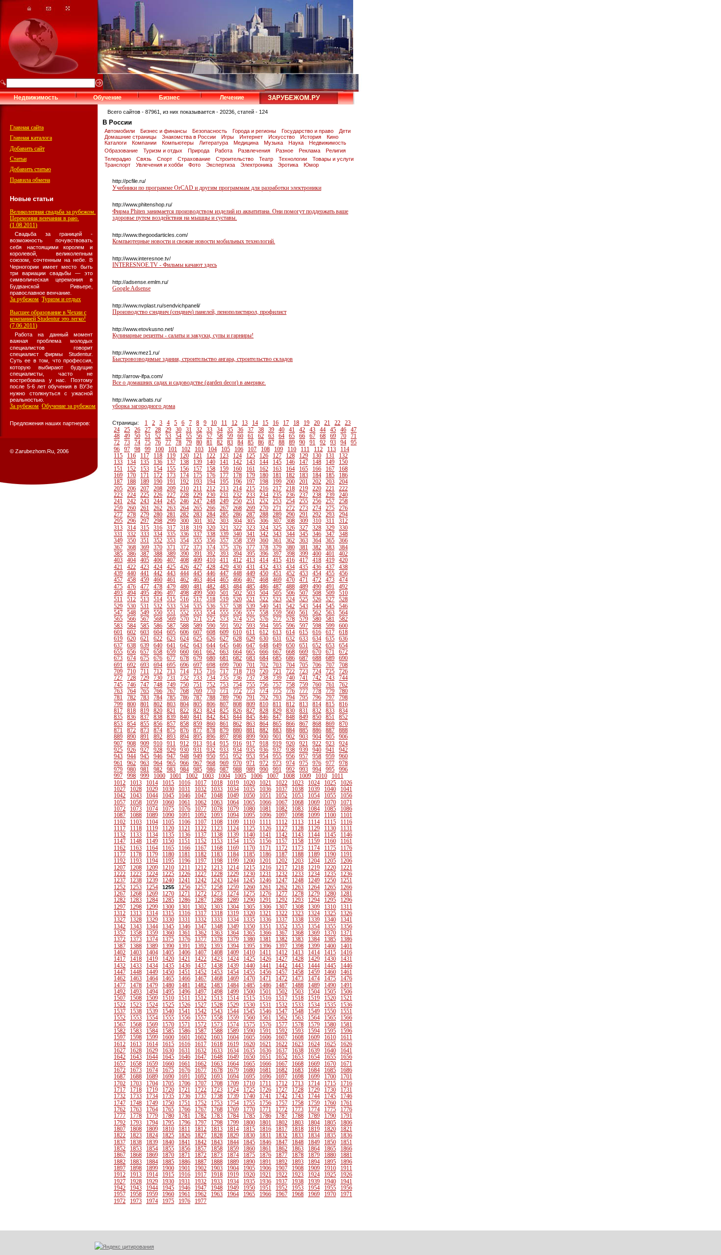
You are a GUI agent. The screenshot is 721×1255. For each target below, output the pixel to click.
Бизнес (169, 97)
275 (330, 508)
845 (250, 717)
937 (277, 749)
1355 (330, 926)
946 (158, 756)
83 (230, 442)
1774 (314, 1109)
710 (131, 671)
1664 (233, 1063)
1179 (152, 854)
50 (137, 436)
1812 (200, 1129)
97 (127, 449)
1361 (184, 932)
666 (263, 651)
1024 (314, 782)
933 (224, 749)
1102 (120, 822)
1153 (217, 841)
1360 (168, 932)
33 (209, 429)
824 (210, 710)
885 (303, 730)
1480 (168, 985)
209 (171, 488)
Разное (285, 151)
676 (158, 658)
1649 (233, 1056)
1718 (136, 1089)
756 (263, 684)
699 (224, 665)
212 (210, 488)
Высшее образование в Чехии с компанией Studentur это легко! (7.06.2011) (48, 319)
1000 (159, 775)
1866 (346, 1148)
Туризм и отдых (61, 299)
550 (158, 612)
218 (290, 488)
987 (224, 769)
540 (263, 606)
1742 (281, 1096)
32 (199, 429)
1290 (249, 899)
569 (171, 618)
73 (127, 442)
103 (199, 449)
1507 (120, 998)
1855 (168, 1148)
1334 (233, 919)
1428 (298, 958)
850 (316, 717)
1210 (168, 867)
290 (290, 514)
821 (171, 710)
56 (199, 436)
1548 (298, 1011)
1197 (200, 860)
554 (210, 612)
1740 (249, 1096)
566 (131, 618)
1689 (152, 1076)
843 (224, 717)
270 (263, 508)
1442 (281, 965)
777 (303, 691)
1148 (136, 841)
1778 (136, 1115)
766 (158, 691)
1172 (281, 848)
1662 (200, 1063)
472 (316, 579)
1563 (298, 1017)
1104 (152, 822)
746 (131, 684)
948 (184, 756)
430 (237, 566)
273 (303, 508)
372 (184, 547)
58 (220, 436)
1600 (168, 1037)
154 (158, 468)
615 (303, 632)
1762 (120, 1109)
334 (158, 534)
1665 (249, 1063)
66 (302, 436)
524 (290, 599)
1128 (298, 828)
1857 (200, 1148)
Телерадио (118, 159)
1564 (314, 1017)
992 (290, 769)
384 (343, 547)
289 (277, 514)
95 (354, 442)
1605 (249, 1037)
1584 (152, 1030)
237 (303, 494)
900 (263, 736)
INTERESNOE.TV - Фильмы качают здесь (164, 264)
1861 (265, 1148)
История (311, 137)
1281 (346, 893)
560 (290, 612)
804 (184, 704)
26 (137, 429)
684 (263, 658)
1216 (265, 867)
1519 (314, 998)
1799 (233, 1122)
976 (316, 763)
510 (343, 592)
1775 (330, 1109)
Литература (214, 143)
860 (210, 723)
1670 (330, 1063)
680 (210, 658)
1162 (120, 848)
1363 (217, 932)
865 (277, 723)
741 (303, 677)
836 (131, 717)
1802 (281, 1122)
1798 (217, 1122)
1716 (346, 1083)
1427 (281, 958)
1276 (265, 893)
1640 (330, 1050)
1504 (314, 991)
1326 (346, 913)
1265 (330, 887)
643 (197, 645)
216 (263, 488)
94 (343, 442)
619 (118, 638)
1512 (200, 998)
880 (237, 730)
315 (144, 527)
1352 (281, 926)
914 (210, 743)
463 (197, 579)
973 (277, 763)
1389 (152, 946)
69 (333, 436)
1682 (281, 1070)
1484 (233, 985)
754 (237, 684)
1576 (265, 1024)
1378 (217, 939)
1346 (184, 926)
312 (343, 520)
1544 (233, 1011)
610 (237, 632)
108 (265, 449)
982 (158, 769)
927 (144, 749)
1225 (168, 874)
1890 (249, 1161)
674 (131, 658)
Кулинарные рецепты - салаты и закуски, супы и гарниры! (183, 335)
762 (343, 684)
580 (316, 618)
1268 (136, 893)
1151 (184, 841)
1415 (330, 952)
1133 (136, 834)
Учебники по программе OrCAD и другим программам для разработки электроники (216, 187)
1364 (233, 932)
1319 (233, 913)
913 (197, 743)
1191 (346, 854)
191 (171, 481)
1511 (184, 998)
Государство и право (308, 131)
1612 (120, 1044)
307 (277, 520)
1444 (314, 965)
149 (330, 462)
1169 (233, 848)
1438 (217, 965)
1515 (249, 998)
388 (158, 553)
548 (131, 612)
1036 (265, 789)
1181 (184, 854)
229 (197, 494)
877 (197, 730)
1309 (314, 906)
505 (277, 592)
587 (171, 625)
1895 (330, 1161)
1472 (281, 978)
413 (250, 560)
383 (330, 547)
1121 (184, 828)
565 (118, 618)
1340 (330, 919)
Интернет (251, 137)
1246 (265, 880)
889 (118, 736)
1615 (168, 1044)
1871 (184, 1155)
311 (330, 520)
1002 (192, 775)
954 (263, 756)
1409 (233, 952)
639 (144, 645)
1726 (265, 1089)
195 (224, 481)
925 (118, 749)
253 (277, 501)
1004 (224, 775)
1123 (217, 828)
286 (237, 514)
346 (316, 534)
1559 (233, 1017)
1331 (184, 919)
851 (330, 717)
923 (330, 743)
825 (224, 710)
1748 (136, 1103)
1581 (346, 1024)
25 (127, 429)
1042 (120, 795)
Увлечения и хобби (160, 165)
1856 (184, 1148)
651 (303, 645)
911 (171, 743)
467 (250, 579)
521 (250, 599)
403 (118, 560)
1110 (249, 822)
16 (276, 422)
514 (158, 599)
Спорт (165, 159)
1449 (152, 972)
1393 (217, 946)
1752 (200, 1103)
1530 (249, 1004)
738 (263, 677)
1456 (265, 972)
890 (131, 736)
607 (197, 632)
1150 (168, 841)
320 (210, 527)
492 (343, 586)
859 (197, 723)
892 (158, 736)
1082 (281, 808)
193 (197, 481)
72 (117, 442)
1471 (265, 978)
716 (210, 671)
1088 (136, 815)
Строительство (235, 159)
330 (343, 527)
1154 (233, 841)
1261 (265, 887)
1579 (314, 1024)
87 (271, 442)
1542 (200, 1011)
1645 (168, 1056)
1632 (200, 1050)
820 (158, 710)
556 (237, 612)
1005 (240, 775)
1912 (120, 1174)
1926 (346, 1174)
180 (263, 475)
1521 (346, 998)
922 (316, 743)
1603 (217, 1037)
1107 (200, 822)
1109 (233, 822)
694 (158, 665)
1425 (249, 958)
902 (290, 736)
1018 (217, 782)
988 (237, 769)
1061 (184, 802)
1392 (200, 946)
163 (277, 468)
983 (171, 769)
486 (263, 586)
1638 (298, 1050)
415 (277, 560)
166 (316, 468)
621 (144, 638)
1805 (330, 1122)
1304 (233, 906)
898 (237, 736)
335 (171, 534)
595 (277, 625)
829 (277, 710)
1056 (346, 795)
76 (158, 442)
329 (330, 527)
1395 (249, 946)
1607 (281, 1037)
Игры (228, 137)
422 (131, 566)
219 (303, 488)
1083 (298, 808)
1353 (298, 926)
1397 (281, 946)
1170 (249, 848)
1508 (136, 998)
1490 (330, 985)
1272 (200, 893)
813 (303, 704)
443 (171, 573)
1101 (346, 815)
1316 (184, 913)
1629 (152, 1050)
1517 (281, 998)
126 (263, 455)
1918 (217, 1174)
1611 (346, 1037)
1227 (200, 874)
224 (131, 494)
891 (144, 736)
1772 (281, 1109)
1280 (330, 893)
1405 (168, 952)
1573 (217, 1024)
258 (343, 501)
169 (118, 475)
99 (148, 449)
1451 (184, 972)
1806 (346, 1122)
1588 (217, 1030)
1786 (265, 1115)
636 (343, 638)
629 (250, 638)
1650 (249, 1056)
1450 (168, 972)
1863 (298, 1148)
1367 (281, 932)
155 (171, 468)
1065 (249, 802)
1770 (249, 1109)
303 (224, 520)
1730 (330, 1089)
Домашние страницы (131, 137)
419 (330, 560)
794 (290, 697)
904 (316, 736)
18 (296, 422)
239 (330, 494)
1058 (136, 802)
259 (118, 508)
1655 (330, 1056)
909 (144, 743)
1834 (314, 1135)
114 (344, 449)
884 (290, 730)
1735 (168, 1096)
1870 (168, 1155)
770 (210, 691)
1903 (217, 1168)
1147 (120, 841)
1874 (233, 1155)
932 (210, 749)
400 (316, 553)
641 (171, 645)
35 (230, 429)
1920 (249, 1174)
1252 (120, 887)
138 (184, 462)
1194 (152, 860)
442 (158, 573)
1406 (184, 952)
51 (148, 436)
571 (197, 618)
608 (210, 632)
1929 (152, 1181)
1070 (330, 802)
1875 (249, 1155)
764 (131, 691)
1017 (200, 782)
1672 (120, 1070)
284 (210, 514)
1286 (184, 899)
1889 (233, 1161)
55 (189, 436)
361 (277, 540)
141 (224, 462)
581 (330, 618)
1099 (314, 815)
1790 (330, 1115)
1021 (265, 782)
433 (277, 566)
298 (158, 520)
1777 (120, 1115)
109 (278, 449)
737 (250, 677)
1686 (346, 1070)
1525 (168, 1004)
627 (224, 638)
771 (224, 691)
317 (171, 527)
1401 (346, 946)
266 (210, 508)
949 (197, 756)
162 (263, 468)
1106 (184, 822)
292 (316, 514)
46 (343, 429)
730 (158, 677)
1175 (330, 848)
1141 (265, 834)
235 (277, 494)
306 (263, 520)
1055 (330, 795)
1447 (120, 972)
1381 (265, 939)
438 (343, 566)
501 (224, 592)
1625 (330, 1044)
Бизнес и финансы (164, 131)
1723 (217, 1089)
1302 (200, 906)
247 (197, 501)
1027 (120, 789)
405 (144, 560)
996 (343, 769)
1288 (217, 899)
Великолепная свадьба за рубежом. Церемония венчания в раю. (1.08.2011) (53, 218)
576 (263, 618)
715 (197, 671)
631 (277, 638)
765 (144, 691)
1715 (330, 1083)
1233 (298, 874)
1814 (233, 1129)
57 (209, 436)
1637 (281, 1050)
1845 (249, 1142)
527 (330, 599)
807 (224, 704)
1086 (346, 808)
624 (184, 638)
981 (144, 769)
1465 (168, 978)
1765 (168, 1109)
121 (197, 455)
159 (224, 468)
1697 (281, 1076)
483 (224, 586)
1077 (200, 808)
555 (224, 612)
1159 (314, 841)
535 (197, 606)
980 (131, 769)
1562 (281, 1017)
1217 (281, 867)
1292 (281, 899)
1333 (217, 919)
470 (290, 579)
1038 (298, 789)
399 (303, 553)
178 (237, 475)
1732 (120, 1096)
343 (277, 534)
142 (237, 462)
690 (343, 658)
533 (171, 606)
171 (144, 475)
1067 (281, 802)
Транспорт (118, 165)
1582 (120, 1030)
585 (144, 625)
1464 (152, 978)
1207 (120, 867)
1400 (330, 946)
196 (237, 481)
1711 (265, 1083)
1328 (136, 919)
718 (237, 671)
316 (158, 527)
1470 (249, 978)
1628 (136, 1050)
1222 (120, 874)
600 (343, 625)
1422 (200, 958)
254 (290, 501)
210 (184, 488)
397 (277, 553)
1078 (217, 808)
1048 (217, 795)
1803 (298, 1122)
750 (184, 684)
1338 (298, 919)
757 (277, 684)
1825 (168, 1135)
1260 (249, 887)
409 (197, 560)
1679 (233, 1070)
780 (343, 691)
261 (144, 508)
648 (263, 645)
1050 (249, 795)
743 (330, 677)
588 (184, 625)
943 (118, 756)
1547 (281, 1011)
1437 (200, 965)
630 (263, 638)
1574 (233, 1024)
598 (316, 625)
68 (323, 436)
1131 (346, 828)
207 (144, 488)
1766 (184, 1109)
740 (290, 677)
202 (316, 481)
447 (224, 573)
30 (178, 429)
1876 (265, 1155)
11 (224, 422)
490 (316, 586)
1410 (249, 952)
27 (148, 429)
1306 (265, 906)
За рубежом (24, 299)
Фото (195, 165)
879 (224, 730)
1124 (233, 828)
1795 (168, 1122)
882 (263, 730)
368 (131, 547)
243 (144, 501)
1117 (120, 828)
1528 (217, 1004)
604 (158, 632)
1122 (200, 828)
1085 (330, 808)
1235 (330, 874)
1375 (168, 939)
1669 (314, 1063)
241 (118, 501)
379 (277, 547)
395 (250, 553)
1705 (168, 1083)
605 (171, 632)
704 (290, 665)
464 (210, 579)
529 (118, 606)
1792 (120, 1122)
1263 (298, 887)
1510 (168, 998)
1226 (184, 874)
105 (225, 449)
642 (184, 645)
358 (237, 540)
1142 (281, 834)
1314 (152, 913)
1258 (217, 887)
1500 (249, 991)
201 (303, 481)
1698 (298, 1076)
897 (224, 736)
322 (237, 527)
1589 (233, 1030)
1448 (136, 972)
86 (261, 442)
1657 (120, 1063)
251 (250, 501)
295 (118, 520)
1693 (217, 1076)
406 (158, 560)
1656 (346, 1056)
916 (237, 743)
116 (131, 455)
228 (184, 494)
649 (277, 645)
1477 (120, 985)
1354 (314, 926)
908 (131, 743)
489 (303, 586)
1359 (152, 932)
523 (277, 599)
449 (250, 573)
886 (316, 730)
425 (171, 566)
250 (237, 501)
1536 (346, 1004)
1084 (314, 808)
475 (118, 586)
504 (263, 592)
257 (330, 501)
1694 (233, 1076)
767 (171, 691)
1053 (298, 795)
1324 (314, 913)
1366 (265, 932)
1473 (298, 978)
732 (184, 677)
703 (277, 665)
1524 (152, 1004)
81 (209, 442)
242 (131, 501)
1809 (152, 1129)
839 (171, 717)
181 (277, 475)
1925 (330, 1174)
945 (144, 756)
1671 (346, 1063)
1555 (168, 1017)
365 (330, 540)
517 (197, 599)
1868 (136, 1155)
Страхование (195, 159)
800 (131, 704)
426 (184, 566)
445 (197, 573)
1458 (298, 972)
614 (290, 632)
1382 (281, 939)
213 (224, 488)
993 (303, 769)
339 (224, 534)
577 (277, 618)
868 (316, 723)
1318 (217, 913)
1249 (314, 880)
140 (210, 462)
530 (131, 606)
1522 (120, 1004)
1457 (281, 972)
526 (316, 599)
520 (237, 599)
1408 (217, 952)
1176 (346, 848)
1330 (168, 919)
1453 (217, 972)
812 (290, 704)
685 (277, 658)
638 (131, 645)
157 (197, 468)
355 (197, 540)
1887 (200, 1161)
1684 (314, 1070)
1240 (168, 880)
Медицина (246, 143)
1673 (136, 1070)
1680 (249, 1070)
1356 (346, 926)
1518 (298, 998)
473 (330, 579)
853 (118, 723)
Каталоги (116, 143)
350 (131, 540)
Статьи (18, 158)
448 (237, 573)
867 (303, 723)
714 (184, 671)
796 (316, 697)
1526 (184, 1004)
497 (171, 592)
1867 (120, 1155)
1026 (346, 782)
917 (250, 743)
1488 (298, 985)
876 (184, 730)
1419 (152, 958)
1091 (184, 815)
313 (118, 527)
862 (237, 723)
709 (118, 671)
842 (210, 717)
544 (316, 606)
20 (317, 422)
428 (210, 566)
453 (303, 573)
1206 (346, 860)
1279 (314, 893)
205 (118, 488)
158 (210, 468)
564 (343, 612)
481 (197, 586)
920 (290, 743)
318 (184, 527)
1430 (330, 958)
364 (316, 540)
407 (171, 560)
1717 (120, 1089)
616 (316, 632)
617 (330, 632)
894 (184, 736)
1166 (184, 848)
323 (250, 527)
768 (184, 691)
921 (303, 743)
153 (144, 468)
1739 (233, 1096)
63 (271, 436)
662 (210, 651)
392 (210, 553)
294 (343, 514)
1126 (265, 828)
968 (210, 763)
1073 (136, 808)
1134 (152, 834)
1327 (120, 919)
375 (224, 547)
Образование (121, 151)
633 (303, 638)
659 (171, 651)
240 (343, 494)
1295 (330, 899)
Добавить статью (30, 169)
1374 (152, 939)
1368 (298, 932)
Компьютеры (178, 143)
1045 (168, 795)
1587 (200, 1030)
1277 (281, 893)
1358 (136, 932)
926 (131, 749)
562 (316, 612)
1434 (152, 965)
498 (184, 592)
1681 (265, 1070)
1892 (281, 1161)
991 (277, 769)
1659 (152, 1063)
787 (197, 697)
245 (171, 501)
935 (250, 749)
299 (171, 520)
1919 (233, 1174)
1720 (168, 1089)
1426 (265, 958)
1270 (168, 893)
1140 (249, 834)
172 (158, 475)
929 (171, 749)
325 (277, 527)
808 (237, 704)
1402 (120, 952)
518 (210, 599)
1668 (298, 1063)
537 (224, 606)
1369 (314, 932)
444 (184, 573)
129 (303, 455)
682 (237, 658)
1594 (314, 1030)
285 (224, 514)
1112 (281, 822)
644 (210, 645)
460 (158, 579)
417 (303, 560)
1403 (136, 952)
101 (172, 449)
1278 (298, 893)
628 (237, 638)
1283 (136, 899)
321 (224, 527)
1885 (168, 1161)
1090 (168, 815)
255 (303, 501)
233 (250, 494)
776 (290, 691)
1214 (233, 867)
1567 (120, 1024)
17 (286, 422)
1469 (233, 978)
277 (118, 514)
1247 (281, 880)
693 (144, 665)
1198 (217, 860)
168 (343, 468)
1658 (136, 1063)
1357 (120, 932)
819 (144, 710)
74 (137, 442)
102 (185, 449)
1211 (184, 867)
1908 (298, 1168)
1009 (305, 775)
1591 (265, 1030)
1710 (249, 1083)
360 (263, 540)
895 (197, 736)
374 (210, 547)
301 (197, 520)
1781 (184, 1115)
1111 (265, 822)
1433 (136, 965)
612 (263, 632)
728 (131, 677)
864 (263, 723)
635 (330, 638)
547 (118, 612)
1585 (168, 1030)
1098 (298, 815)
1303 (217, 906)
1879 (314, 1155)
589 (197, 625)
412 (237, 560)
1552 (120, 1017)
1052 (281, 795)
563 (330, 612)
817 (118, 710)
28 (158, 429)
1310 (330, 906)
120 (184, 455)
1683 (298, 1070)
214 (237, 488)
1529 (233, 1004)
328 (316, 527)
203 (330, 481)
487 (277, 586)
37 (251, 429)
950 (210, 756)
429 (224, 566)
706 (316, 665)
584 (131, 625)
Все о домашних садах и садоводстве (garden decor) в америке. (189, 382)
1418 (136, 958)
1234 (314, 874)
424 (158, 566)
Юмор (311, 165)
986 (210, 769)
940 (316, 749)
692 (131, 665)
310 (316, 520)
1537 (120, 1011)
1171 (265, 848)
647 (250, 645)
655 (118, 651)
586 (158, 625)
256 (316, 501)
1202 (281, 860)
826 (237, 710)
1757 (281, 1103)
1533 (298, 1004)
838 (158, 717)
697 (197, 665)
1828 (217, 1135)
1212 (200, 867)
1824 (152, 1135)
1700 (330, 1076)
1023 (298, 782)
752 (210, 684)
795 (303, 697)
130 (316, 455)
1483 (217, 985)
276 (343, 508)
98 (137, 449)
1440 (249, 965)
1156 (265, 841)
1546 (265, 1011)
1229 (233, 874)
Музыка (274, 143)
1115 (330, 822)
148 (316, 462)
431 (250, 566)
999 (144, 775)
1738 (217, 1096)
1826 (184, 1135)
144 (263, 462)
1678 (217, 1070)
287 (250, 514)
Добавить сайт (27, 148)
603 (144, 632)
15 (265, 422)
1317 (200, 913)
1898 (136, 1168)
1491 (346, 985)
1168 (217, 848)
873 (144, 730)
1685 (330, 1070)
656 (131, 651)
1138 (217, 834)
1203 (298, 860)
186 (343, 475)
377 (250, 547)
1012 (120, 782)
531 (144, 606)
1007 (273, 775)
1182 (200, 854)
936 (263, 749)
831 (303, 710)
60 (240, 436)
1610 (330, 1037)
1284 (152, 899)
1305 (249, 906)
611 (250, 632)
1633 (217, 1050)
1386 (346, 939)
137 (171, 462)
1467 (200, 978)
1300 (168, 906)
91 (312, 442)
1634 (233, 1050)
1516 (265, 998)
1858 (217, 1148)
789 (224, 697)
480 (184, 586)
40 (281, 429)
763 (118, 691)
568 (158, 618)
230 (210, 494)
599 (330, 625)
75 (148, 442)
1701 (346, 1076)
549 (144, 612)
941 (330, 749)
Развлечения (255, 151)
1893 (298, 1161)
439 (118, 573)
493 (118, 592)
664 (237, 651)
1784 (233, 1115)
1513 (217, 998)
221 (330, 488)
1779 (152, 1115)
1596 (346, 1030)
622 (158, 638)
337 (197, 534)
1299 (152, 906)
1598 (136, 1037)
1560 (249, 1017)
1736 (184, 1096)
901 (277, 736)
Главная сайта (27, 127)
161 (250, 468)
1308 (298, 906)
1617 (200, 1044)
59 (230, 436)
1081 (265, 808)
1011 (337, 775)
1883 (136, 1161)
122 (210, 455)
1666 (265, 1063)
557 (250, 612)
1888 (217, 1161)
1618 (217, 1044)
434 (290, 566)
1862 (281, 1148)
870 (343, 723)
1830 (249, 1135)
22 (337, 422)
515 (171, 599)
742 (316, 677)
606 (184, 632)
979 (118, 769)
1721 (184, 1089)
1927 (120, 1181)
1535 (330, 1004)
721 (277, 671)
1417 (120, 958)
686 (290, 658)
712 (158, 671)
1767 (200, 1109)
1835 (330, 1135)
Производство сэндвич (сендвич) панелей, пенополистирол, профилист (199, 311)
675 (144, 658)
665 (250, 651)
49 (127, 436)
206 (131, 488)
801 (144, 704)
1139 (233, 834)
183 (303, 475)
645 (224, 645)
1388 (136, 946)
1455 (249, 972)
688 (316, 658)
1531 (265, 1004)
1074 (152, 808)
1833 (298, 1135)
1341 (346, 919)
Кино (332, 137)
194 (210, 481)
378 (263, 547)
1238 (136, 880)
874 (158, 730)
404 (131, 560)
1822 (120, 1135)
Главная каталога (31, 137)
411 (224, 560)
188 (131, 481)
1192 (120, 860)
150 (343, 462)
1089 (152, 815)
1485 (249, 985)
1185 (249, 854)
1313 (136, 913)
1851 (346, 1142)
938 (290, 749)
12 (234, 422)
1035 (249, 789)
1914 (152, 1174)
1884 (152, 1161)
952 (237, 756)
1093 (217, 815)
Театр (267, 159)
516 (184, 599)
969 (224, 763)
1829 (233, 1135)
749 (171, 684)
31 (189, 429)
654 (343, 645)
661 (197, 651)
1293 (298, 899)
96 (117, 449)
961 (118, 763)
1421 (184, 958)
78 (178, 442)
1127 (281, 828)
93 (333, 442)
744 (343, 677)
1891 (265, 1161)
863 (250, 723)
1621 (265, 1044)
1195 (168, 860)
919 (277, 743)
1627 (120, 1050)
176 (210, 475)
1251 (346, 880)
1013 (136, 782)
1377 (200, 939)
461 (171, 579)
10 (214, 422)
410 (210, 560)
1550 (330, 1011)
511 (118, 599)
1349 (233, 926)
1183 (217, 854)
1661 (184, 1063)
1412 (281, 952)
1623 (298, 1044)
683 (250, 658)
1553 (136, 1017)
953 (250, 756)
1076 (184, 808)
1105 (168, 822)
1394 (233, 946)
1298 (136, 906)
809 (250, 704)
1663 (217, 1063)
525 (303, 599)
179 (250, 475)
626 (210, 638)
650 (290, 645)
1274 (233, 893)
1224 (152, 874)
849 (303, 717)
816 (343, 704)
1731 (346, 1089)
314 (131, 527)
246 (184, 501)
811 (277, 704)
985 (197, 769)
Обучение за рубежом (69, 406)
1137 (200, 834)
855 (144, 723)
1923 (298, 1174)
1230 (249, 874)
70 (343, 436)
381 (303, 547)
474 (343, 579)
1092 (200, 815)
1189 (314, 854)
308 (290, 520)
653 (330, 645)
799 (118, 704)
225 (144, 494)
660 (184, 651)
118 (158, 455)
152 (131, 468)
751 (197, 684)
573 (224, 618)
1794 (152, 1122)
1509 (152, 998)
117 (144, 455)
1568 (136, 1024)
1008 (289, 775)
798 (343, 697)
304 (237, 520)
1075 (168, 808)
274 (316, 508)
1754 (233, 1103)
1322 (281, 913)
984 (184, 769)
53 (168, 436)
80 (199, 442)
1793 (136, 1122)
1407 (200, 952)
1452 (200, 972)
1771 (265, 1109)
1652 (281, 1056)
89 (292, 442)
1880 (330, 1155)
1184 (233, 854)
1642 (120, 1056)
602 (131, 632)
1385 (330, 939)
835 (118, 717)
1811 (184, 1129)
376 (237, 547)
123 (224, 455)
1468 (217, 978)
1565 (330, 1017)
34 (220, 429)
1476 (346, 978)
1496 (184, 991)
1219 (314, 867)
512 (131, 599)
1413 (298, 952)
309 (303, 520)
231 (224, 494)
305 (250, 520)
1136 (184, 834)
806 (210, 704)
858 (184, 723)
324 (263, 527)
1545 (249, 1011)
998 (131, 775)
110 (291, 449)
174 (184, 475)
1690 (168, 1076)
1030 (168, 789)
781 (118, 697)
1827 (200, 1135)
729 (144, 677)
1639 (314, 1050)
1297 (120, 906)
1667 (281, 1063)
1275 (249, 893)
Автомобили (120, 131)
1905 (249, 1168)
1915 (168, 1174)
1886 (184, 1161)
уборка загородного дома (143, 406)
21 (327, 422)
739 (277, 677)
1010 (321, 775)
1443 (298, 965)
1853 (136, 1148)
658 (158, 651)
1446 (346, 965)
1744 (314, 1096)
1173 (298, 848)
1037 (281, 789)
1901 (184, 1168)
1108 (217, 822)
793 (277, 697)
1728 (298, 1089)
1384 (314, 939)
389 (171, 553)
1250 (330, 880)
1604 (233, 1037)
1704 (152, 1083)
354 (184, 540)
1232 (281, 874)
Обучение (107, 97)
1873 (217, 1155)
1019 (233, 782)
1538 (136, 1011)
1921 (265, 1174)
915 (224, 743)
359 (250, 540)
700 (237, 665)
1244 (233, 880)
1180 (168, 854)
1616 (184, 1044)
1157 (281, 841)
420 (343, 560)
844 (237, 717)
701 (250, 665)
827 (250, 710)
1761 (346, 1103)
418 (316, 560)
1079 (233, 808)
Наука (296, 143)
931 (197, 749)
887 (330, 730)
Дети (345, 131)
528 (343, 599)
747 (144, 684)
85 (251, 442)
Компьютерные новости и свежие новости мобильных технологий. (193, 241)
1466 (184, 978)
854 (131, 723)
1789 (314, 1115)
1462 (120, 978)
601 (118, 632)
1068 (298, 802)
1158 (298, 841)
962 (131, 763)
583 (118, 625)
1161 (346, 841)
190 (158, 481)
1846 (265, 1142)
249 (224, 501)
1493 (136, 991)
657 (144, 651)
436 (316, 566)
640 (158, 645)
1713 (298, 1083)
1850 (330, 1142)
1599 (152, 1037)
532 (158, 606)
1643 (136, 1056)
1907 (281, 1168)
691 (118, 665)
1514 (233, 998)
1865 (330, 1148)
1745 (330, 1096)
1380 (249, 939)
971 (250, 763)
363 (303, 540)
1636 (265, 1050)
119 (171, 455)
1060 (168, 802)
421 (118, 566)
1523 (136, 1004)
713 (171, 671)
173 (171, 475)
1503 (298, 991)
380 (290, 547)
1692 (200, 1076)
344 (290, 534)
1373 (136, 939)
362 (290, 540)
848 (290, 717)
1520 (330, 998)
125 (250, 455)
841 (197, 717)
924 (343, 743)
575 (250, 618)
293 (330, 514)
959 (330, 756)
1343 (136, 926)
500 (210, 592)
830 (290, 710)
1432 (120, 965)
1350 (249, 926)
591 (224, 625)
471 (303, 579)
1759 (314, 1103)
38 (261, 429)
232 (237, 494)
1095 (249, 815)
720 (263, 671)
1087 (120, 815)
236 (290, 494)
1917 (200, 1174)
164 (290, 468)
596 (290, 625)
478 (158, 586)
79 (189, 442)
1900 (168, 1168)
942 (343, 749)
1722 (200, 1089)
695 (171, 665)
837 (144, 717)
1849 (314, 1142)
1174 (314, 848)
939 (303, 749)
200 (290, 481)
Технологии (294, 159)
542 (290, 606)
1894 (314, 1161)
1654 (314, 1056)
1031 (184, 789)
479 (171, 586)
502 (237, 592)
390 (184, 553)
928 (158, 749)
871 (118, 730)
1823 (136, 1135)
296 (131, 520)
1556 (184, 1017)
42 (302, 429)
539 (250, 606)
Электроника (257, 165)
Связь (144, 159)
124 (237, 455)
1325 (330, 913)
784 (158, 697)
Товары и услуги (333, 159)
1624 (314, 1044)
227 (171, 494)
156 (184, 468)
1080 (249, 808)
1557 (200, 1017)
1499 (233, 991)
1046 (184, 795)
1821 (346, 1129)
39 (271, 429)
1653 (298, 1056)
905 (330, 736)
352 (158, 540)
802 (158, 704)
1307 (281, 906)
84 (240, 442)
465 (224, 579)
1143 (298, 834)
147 (303, 462)
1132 (120, 834)
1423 (217, 958)
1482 (200, 985)
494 (131, 592)
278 (131, 514)
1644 (152, 1056)
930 (184, 749)
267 (224, 508)
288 (263, 514)
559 (277, 612)
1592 (281, 1030)
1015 (168, 782)
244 (158, 501)
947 (171, 756)
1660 (168, 1063)
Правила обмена (30, 180)
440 (131, 573)
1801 (265, 1122)
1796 (184, 1122)
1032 (200, 789)
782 (131, 697)
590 (210, 625)
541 (277, 606)
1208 (136, 867)
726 (343, 671)
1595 (330, 1030)
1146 (346, 834)
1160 (330, 841)
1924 (314, 1174)
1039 (314, 789)
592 (237, 625)
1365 (249, 932)
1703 (136, 1083)
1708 (217, 1083)
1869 (152, 1155)
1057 (120, 802)
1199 (233, 860)
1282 (120, 899)
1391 (184, 946)
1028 (136, 789)
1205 (330, 860)
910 (158, 743)
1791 (346, 1115)
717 (224, 671)
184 (316, 475)
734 (210, 677)
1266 (346, 887)
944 (131, 756)
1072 (120, 808)
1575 (249, 1024)
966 (184, 763)
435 (303, 566)
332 (131, 534)
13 (245, 422)
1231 (265, 874)
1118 (136, 828)
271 (277, 508)
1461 (346, 972)
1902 (200, 1168)
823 (197, 710)
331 (118, 534)
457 (118, 579)
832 (316, 710)
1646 (184, 1056)
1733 (136, 1096)
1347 (200, 926)
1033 (217, 789)
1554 (152, 1017)
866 (290, 723)
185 (330, 475)
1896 (346, 1161)
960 (343, 756)
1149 (152, 841)
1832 (281, 1135)
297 (144, 520)
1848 (298, 1142)
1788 (298, 1115)
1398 (298, 946)
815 (330, 704)
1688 (136, 1076)
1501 (265, 991)
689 (330, 658)
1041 (346, 789)
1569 (152, 1024)
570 (184, 618)
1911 (346, 1168)
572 (210, 618)
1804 (314, 1122)
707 (330, 665)
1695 (249, 1076)
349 (118, 540)
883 (277, 730)
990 (263, 769)
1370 (330, 932)
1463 (136, 978)
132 (343, 455)
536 (210, 606)
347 (330, 534)
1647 (200, 1056)
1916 (184, 1174)
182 (290, 475)
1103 (136, 822)
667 (277, 651)
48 (117, 436)
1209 (152, 867)
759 (303, 684)
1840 (168, 1142)
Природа (199, 151)
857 (171, 723)
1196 (184, 860)
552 (184, 612)
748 (158, 684)
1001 (175, 775)
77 (168, 442)
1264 (314, 887)
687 (303, 658)
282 (184, 514)
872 (131, 730)
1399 (314, 946)
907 (118, 743)
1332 (200, 919)
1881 (346, 1155)
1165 (168, 848)
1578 (298, 1024)
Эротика (289, 165)
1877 (281, 1155)
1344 (152, 926)
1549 (314, 1011)
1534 (314, 1004)
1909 (314, 1168)
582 (343, 618)
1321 (265, 913)
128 (290, 455)
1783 (217, 1115)
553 (197, 612)
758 (290, 684)
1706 (184, 1083)
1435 (168, 965)
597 (303, 625)
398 (290, 553)
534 (184, 606)
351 (144, 540)
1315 (168, 913)
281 (171, 514)
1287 (200, 899)
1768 (217, 1109)
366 (343, 540)
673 (118, 658)
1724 (233, 1089)
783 (144, 697)
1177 (120, 854)
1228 (217, 874)
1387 (120, 946)
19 (306, 422)
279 (144, 514)
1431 (346, 958)
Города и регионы (255, 131)
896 (210, 736)
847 (277, 717)
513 (144, 599)
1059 (152, 802)
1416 (346, 952)
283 (197, 514)
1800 (249, 1122)
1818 (298, 1129)
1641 (346, 1050)
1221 (346, 867)
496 (158, 592)
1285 (168, 899)
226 (158, 494)
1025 (330, 782)
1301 (184, 906)
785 (171, 697)
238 (316, 494)
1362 (200, 932)
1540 (168, 1011)
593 (250, 625)
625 (197, 638)
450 (263, 573)
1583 (136, 1030)
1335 (249, 919)
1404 (152, 952)
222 (343, 488)
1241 (184, 880)
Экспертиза (221, 165)
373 (197, 547)
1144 (314, 834)
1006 (256, 775)
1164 (152, 848)
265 (197, 508)
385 (118, 553)
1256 (184, 887)
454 (316, 573)
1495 (168, 991)
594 (263, 625)
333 (144, 534)
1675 (168, 1070)
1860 (249, 1148)
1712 (281, 1083)
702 (263, 665)
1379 (233, 939)
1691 (184, 1076)
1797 (200, 1122)
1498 (217, 991)
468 (263, 579)
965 (171, 763)
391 (197, 553)
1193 (136, 860)
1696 (265, 1076)
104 (212, 449)
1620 (249, 1044)
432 (263, 566)
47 (354, 429)
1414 (314, 952)
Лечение (232, 97)
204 (343, 481)
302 (210, 520)
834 (343, 710)
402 (343, 553)
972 (263, 763)
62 (261, 436)
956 (290, 756)
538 (237, 606)
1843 (217, 1142)
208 (158, 488)
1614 (152, 1044)
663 (224, 651)
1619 (233, 1044)
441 (144, 573)
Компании (145, 143)
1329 (152, 919)
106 (238, 449)
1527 (200, 1004)
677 (171, 658)
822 (184, 710)
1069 (314, 802)
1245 (249, 880)
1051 (265, 795)
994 (316, 769)
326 (290, 527)
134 (131, 462)
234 (263, 494)
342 (263, 534)
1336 (265, 919)
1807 (120, 1129)
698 (210, 665)
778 (316, 691)
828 (263, 710)
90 (302, 442)
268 (237, 508)
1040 (330, 789)
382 (316, 547)
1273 (217, 893)
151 (118, 468)
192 (184, 481)
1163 (136, 848)
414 (263, 560)
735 (224, 677)
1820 (330, 1129)
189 (144, 481)
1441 (265, 965)
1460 (330, 972)
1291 (265, 899)
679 (197, 658)
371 (171, 547)
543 (303, 606)
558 (263, 612)
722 (290, 671)
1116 (346, 822)
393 (224, 553)
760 (316, 684)
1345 (168, 926)
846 (263, 717)
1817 (281, 1129)
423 (144, 566)
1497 (200, 991)
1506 (346, 991)
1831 (265, 1135)
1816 (265, 1129)
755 (250, 684)
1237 (120, 880)
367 (118, 547)
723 (303, 671)
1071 (346, 802)
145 (277, 462)
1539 (152, 1011)
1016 (184, 782)
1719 (152, 1089)
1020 (249, 782)
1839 (152, 1142)
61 (251, 436)
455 (330, 573)
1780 (168, 1115)
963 (144, 763)
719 (250, 671)
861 (224, 723)
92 (323, 442)
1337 (281, 919)
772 (237, 691)
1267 (120, 893)
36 (240, 429)
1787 (281, 1115)
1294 (314, 899)
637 (118, 645)
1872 (200, 1155)
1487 (281, 985)
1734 (152, 1096)
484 (237, 586)
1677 (200, 1070)
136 (158, 462)
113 (331, 449)
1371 (346, 932)
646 (237, 645)
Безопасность (210, 131)
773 (250, 691)
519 (224, 599)
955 (277, 756)
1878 (298, 1155)
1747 (120, 1103)
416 (290, 560)
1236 (346, 874)
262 (158, 508)
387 (144, 553)
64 (281, 436)
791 (250, 697)
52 (158, 436)
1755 (249, 1103)
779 (330, 691)
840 (184, 717)
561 (303, 612)
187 (118, 481)
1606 (265, 1037)
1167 (200, 848)
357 (224, 540)
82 (220, 442)
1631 (184, 1050)
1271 (184, 893)
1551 (346, 1011)
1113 (298, 822)
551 (171, 612)
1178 (136, 854)
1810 (168, 1129)
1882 (120, 1161)
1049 (233, 795)
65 (292, 436)
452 (290, 573)
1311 (346, 906)
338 (210, 534)
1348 (217, 926)
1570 (168, 1024)
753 (224, 684)
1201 (265, 860)
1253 (136, 887)
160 (237, 468)
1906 (265, 1168)
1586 (184, 1030)
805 (197, 704)
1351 (265, 926)
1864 (314, 1148)
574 (237, 618)
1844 (233, 1142)
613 (277, 632)
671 (330, 651)
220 (316, 488)
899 (250, 736)
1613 (136, 1044)
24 (117, 429)
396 (263, 553)
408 (184, 560)
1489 (314, 985)
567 (144, 618)
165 (303, 468)
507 (303, 592)
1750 (168, 1103)
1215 (249, 867)
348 (343, 534)
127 (277, 455)
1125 (249, 828)
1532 (281, 1004)
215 (250, 488)
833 (330, 710)
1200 (249, 860)
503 (250, 592)
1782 (200, 1115)
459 (144, 579)
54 (178, 436)
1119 (152, 828)
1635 (249, 1050)
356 (210, 540)
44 (323, 429)
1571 (184, 1024)
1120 (168, 828)
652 (316, 645)
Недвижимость (36, 97)
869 (330, 723)
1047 (200, 795)
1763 (136, 1109)
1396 (265, 946)
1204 (314, 860)
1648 (217, 1056)
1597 (120, 1037)
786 (184, 697)
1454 (233, 972)
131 (330, 455)
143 (250, 462)
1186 (265, 854)
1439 (233, 965)
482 (210, 586)
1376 (184, 939)
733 (197, 677)
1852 (120, 1148)
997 (118, 775)
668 (290, 651)
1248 (298, 880)
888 (343, 730)
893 (171, 736)
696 (184, 665)
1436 (184, 965)
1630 (168, 1050)
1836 (346, 1135)
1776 (346, 1109)
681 (224, 658)
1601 (184, 1037)
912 (184, 743)
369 (144, 547)
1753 (217, 1103)
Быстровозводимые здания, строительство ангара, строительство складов (202, 359)
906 (343, 736)
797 (330, 697)
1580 (330, 1024)
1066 (265, 802)
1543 (217, 1011)
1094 (233, 815)
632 (290, 638)
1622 (281, 1044)
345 (303, 534)
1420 (168, 958)
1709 (233, 1083)
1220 (330, 867)
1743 (298, 1096)
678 (184, 658)
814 (316, 704)
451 (277, 573)
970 (237, 763)
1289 (233, 899)
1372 (120, 939)
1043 (136, 795)
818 (131, 710)
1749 (152, 1103)
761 (330, 684)
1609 (314, 1037)
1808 (136, 1129)
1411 (265, 952)
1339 (314, 919)
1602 (200, 1037)
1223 (136, 874)
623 (171, 638)
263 (171, 508)
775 (277, 691)
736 (237, 677)
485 (250, 586)
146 (290, 462)
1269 (152, 893)
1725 (249, 1089)
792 (263, 697)
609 (224, 632)
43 (312, 429)
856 (158, 723)
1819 (314, 1129)
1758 (298, 1103)
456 (343, 573)
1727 (281, 1089)
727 (118, 677)
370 (158, 547)
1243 (217, 880)
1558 (217, 1017)
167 (330, 468)
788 (210, 697)
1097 (281, 815)
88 (281, 442)
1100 (330, 815)
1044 (152, 795)
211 (197, 488)
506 (290, 592)
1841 (184, 1142)
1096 (265, 815)
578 (290, 618)
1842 (200, 1142)
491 (330, 586)
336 (184, 534)
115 (118, 455)
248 (210, 501)
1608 (298, 1037)
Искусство (282, 137)
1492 (120, 991)
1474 (314, 978)
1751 (184, 1103)
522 (263, 599)
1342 (120, 926)
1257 (200, 887)
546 (343, 606)
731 (171, 677)
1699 (314, 1076)
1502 (281, 991)
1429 (314, 958)
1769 (233, 1109)
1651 (265, 1056)
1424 (233, 958)
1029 (152, 789)
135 (144, 462)
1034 (233, 789)
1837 (120, 1142)
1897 (120, 1168)
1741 (265, 1096)
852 (343, 717)
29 (168, 429)
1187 (281, 854)
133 (118, 462)
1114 (314, 822)
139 (197, 462)
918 (263, 743)
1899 (152, 1168)
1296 (346, 899)
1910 (330, 1168)
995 (330, 769)
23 (348, 422)
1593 (298, 1030)
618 (343, 632)
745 (118, 684)
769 (197, 691)
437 (330, 566)
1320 (249, 913)
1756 (265, 1103)
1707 (200, 1083)
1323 (298, 913)
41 (292, 429)
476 (131, 586)
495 (144, 592)
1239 (152, 880)
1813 (217, 1129)
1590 (249, 1030)
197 (250, 481)
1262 (281, 887)
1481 (184, 985)
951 (224, 756)
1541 (184, 1011)
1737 (200, 1096)
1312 (120, 913)
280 (158, 514)
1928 (136, 1181)
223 (118, 494)
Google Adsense (131, 288)
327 (303, 527)
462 (184, 579)
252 (263, 501)
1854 (152, 1148)
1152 (200, 841)
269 (250, 508)
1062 (200, 802)
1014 (152, 782)
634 (316, 638)
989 (250, 769)
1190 (330, 854)
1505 (330, 991)
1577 (281, 1024)
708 (343, 665)
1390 (168, 946)
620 (131, 638)
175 (197, 475)
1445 (330, 965)
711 (144, 671)
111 (305, 449)
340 (237, 534)
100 (159, 449)
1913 (136, 1174)
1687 (120, 1076)
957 (303, 756)
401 (330, 553)
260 (131, 508)
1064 (233, 802)
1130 (330, 828)
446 (210, 573)
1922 (281, 1174)
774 (263, 691)
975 (303, 763)
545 (330, 606)
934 (237, 749)
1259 (233, 887)
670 (316, 651)
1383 (298, 939)
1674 (152, 1070)
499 (197, 592)
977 (330, 763)
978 (343, 763)
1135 (168, 834)
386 (131, 553)
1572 (200, 1024)
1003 (208, 775)
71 (354, 436)
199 (277, 481)
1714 (314, 1083)
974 (290, 763)
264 (184, 508)
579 (303, 618)
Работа (224, 151)
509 (330, 592)
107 (252, 449)
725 (330, 671)
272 (290, 508)
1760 (330, 1103)
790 (237, 697)
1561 (265, 1017)
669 (303, 651)
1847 (281, 1142)
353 (171, 540)
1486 (265, 985)
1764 (152, 1109)
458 (131, 579)
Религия (336, 151)
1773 (298, 1109)
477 (144, 586)
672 (343, 651)
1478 (136, 985)
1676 (184, 1070)
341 (250, 534)
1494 (152, 991)
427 (197, 566)
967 (197, 763)
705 (303, 665)
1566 (346, 1017)
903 (303, 736)
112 (318, 449)
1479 (152, 985)
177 (224, 475)
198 (263, 481)
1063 (217, 802)
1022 (281, 782)
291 (303, 514)
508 (316, 592)
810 (263, 704)
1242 (200, 880)
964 (158, 763)
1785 (249, 1115)
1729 (314, 1089)
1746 (346, 1096)
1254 (152, 887)
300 (184, 520)
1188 (298, 854)
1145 (330, 834)
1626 (346, 1044)
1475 (330, 978)
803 (171, 704)
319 (197, 527)
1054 (314, 795)
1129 (314, 828)
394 (237, 553)
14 (255, 422)
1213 (217, 867)
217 (277, 488)
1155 (249, 841)
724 (316, 671)
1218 (298, 867)
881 (250, 730)
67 (312, 436)
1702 (120, 1083)
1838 (136, 1142)
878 (210, 730)
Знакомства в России (189, 137)
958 (316, 756)
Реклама (310, 151)
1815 (249, 1129)
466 (237, 579)
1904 (233, 1168)
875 (171, 730)
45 (333, 429)
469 (277, 579)
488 (290, 586)
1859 (233, 1148)
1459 (314, 972)
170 (131, 475)
